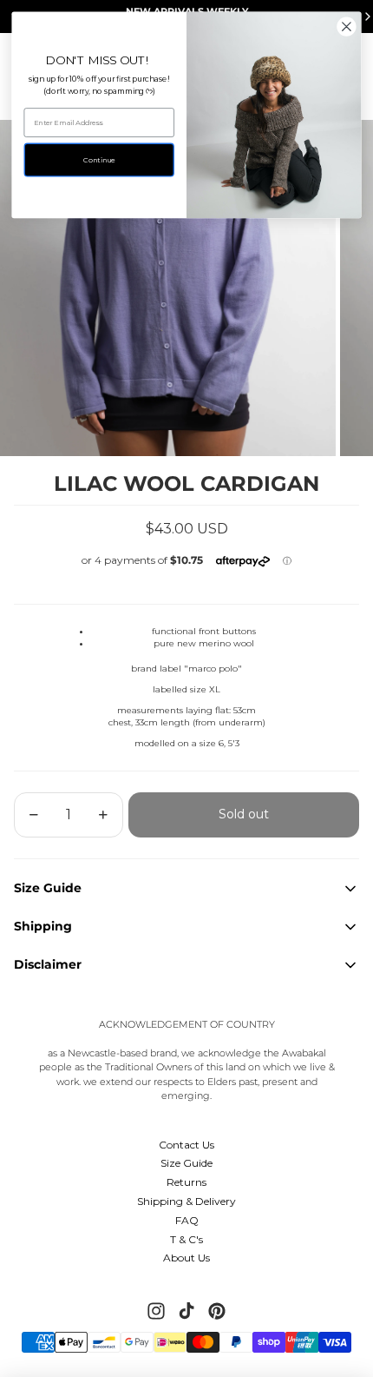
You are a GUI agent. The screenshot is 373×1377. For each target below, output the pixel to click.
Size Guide (186, 1162)
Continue (99, 160)
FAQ (187, 1220)
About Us (186, 1257)
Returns (186, 1181)
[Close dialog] (347, 27)
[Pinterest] (216, 1311)
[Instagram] (156, 1311)
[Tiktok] (186, 1311)
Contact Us (186, 1144)
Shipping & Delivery (186, 1201)
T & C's (186, 1239)
